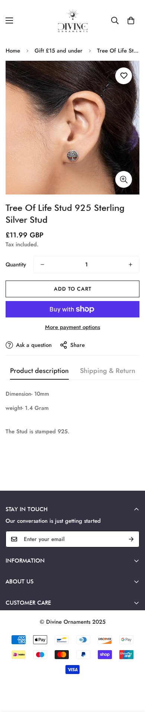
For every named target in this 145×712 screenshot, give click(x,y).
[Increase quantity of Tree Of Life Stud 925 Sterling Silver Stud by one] (130, 264)
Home (13, 51)
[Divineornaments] (72, 20)
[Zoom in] (123, 179)
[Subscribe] (131, 539)
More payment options (72, 327)
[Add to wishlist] (123, 75)
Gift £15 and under (59, 51)
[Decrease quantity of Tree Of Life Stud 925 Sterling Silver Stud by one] (42, 264)
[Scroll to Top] (131, 672)
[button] (130, 20)
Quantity (16, 264)
